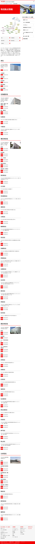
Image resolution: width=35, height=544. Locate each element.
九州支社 (2, 43)
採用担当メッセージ (23, 528)
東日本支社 (2, 40)
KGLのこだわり (22, 529)
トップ (2, 3)
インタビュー (3, 531)
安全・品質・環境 (3, 536)
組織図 (13, 535)
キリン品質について (15, 529)
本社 (1, 37)
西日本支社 (12, 40)
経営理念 (13, 531)
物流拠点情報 (3, 538)
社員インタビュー (22, 531)
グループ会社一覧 (15, 536)
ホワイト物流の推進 (3, 529)
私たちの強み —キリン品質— (8, 3)
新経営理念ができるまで (4, 532)
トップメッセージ (15, 528)
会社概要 (13, 532)
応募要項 (21, 532)
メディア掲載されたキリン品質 (5, 535)
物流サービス (3, 528)
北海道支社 (12, 37)
